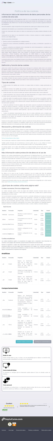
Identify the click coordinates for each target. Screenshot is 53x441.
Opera (17, 138)
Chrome (7, 138)
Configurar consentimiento (42, 341)
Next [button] (49, 407)
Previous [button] (17, 407)
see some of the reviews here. (9, 407)
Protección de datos (20, 430)
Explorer (11, 138)
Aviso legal (11, 430)
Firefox (3, 138)
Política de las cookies (46, 430)
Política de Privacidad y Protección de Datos (18, 182)
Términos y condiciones (33, 430)
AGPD (3, 150)
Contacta (4, 430)
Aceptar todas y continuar (24, 341)
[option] (33, 408)
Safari (14, 138)
